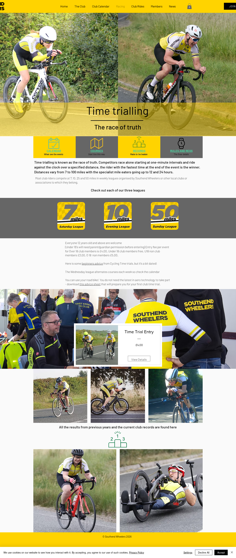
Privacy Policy (136, 552)
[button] (189, 6)
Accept (221, 552)
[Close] (232, 552)
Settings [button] (187, 552)
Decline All (203, 552)
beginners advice (92, 263)
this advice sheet (90, 284)
